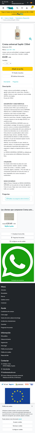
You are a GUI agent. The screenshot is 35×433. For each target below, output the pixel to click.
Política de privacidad (7, 349)
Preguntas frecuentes (7, 327)
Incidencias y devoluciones (8, 321)
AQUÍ (20, 419)
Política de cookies (6, 352)
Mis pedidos (4, 336)
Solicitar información (18, 76)
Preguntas (15, 82)
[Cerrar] (32, 406)
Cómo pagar (4, 314)
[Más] (10, 63)
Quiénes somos (5, 299)
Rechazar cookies (17, 426)
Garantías (3, 324)
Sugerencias (4, 342)
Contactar (3, 303)
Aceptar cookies (17, 422)
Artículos (3, 290)
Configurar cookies (17, 429)
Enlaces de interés (6, 339)
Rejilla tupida (9, 226)
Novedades (4, 293)
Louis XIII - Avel (10, 49)
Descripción (7, 82)
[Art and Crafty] (10, 7)
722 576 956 (5, 2)
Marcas (3, 296)
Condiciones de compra (7, 311)
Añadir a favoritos (18, 73)
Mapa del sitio (5, 355)
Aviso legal (4, 346)
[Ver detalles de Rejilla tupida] (9, 216)
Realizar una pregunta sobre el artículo (18, 198)
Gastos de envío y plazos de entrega (10, 318)
